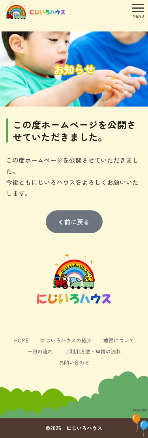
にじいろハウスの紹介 (66, 340)
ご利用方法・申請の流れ (93, 351)
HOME (21, 340)
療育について (118, 340)
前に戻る (76, 221)
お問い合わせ (74, 362)
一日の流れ (40, 351)
